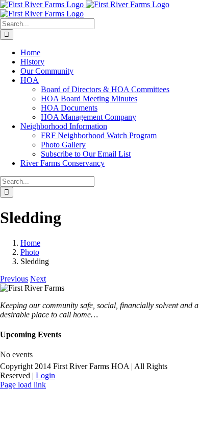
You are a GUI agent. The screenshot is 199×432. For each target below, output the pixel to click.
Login (45, 375)
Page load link (23, 384)
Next (38, 278)
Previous (14, 278)
